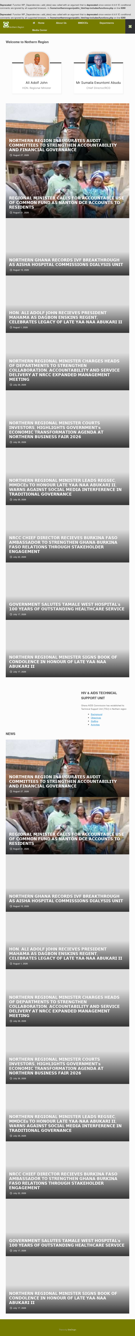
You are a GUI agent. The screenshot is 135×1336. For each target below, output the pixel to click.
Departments (107, 22)
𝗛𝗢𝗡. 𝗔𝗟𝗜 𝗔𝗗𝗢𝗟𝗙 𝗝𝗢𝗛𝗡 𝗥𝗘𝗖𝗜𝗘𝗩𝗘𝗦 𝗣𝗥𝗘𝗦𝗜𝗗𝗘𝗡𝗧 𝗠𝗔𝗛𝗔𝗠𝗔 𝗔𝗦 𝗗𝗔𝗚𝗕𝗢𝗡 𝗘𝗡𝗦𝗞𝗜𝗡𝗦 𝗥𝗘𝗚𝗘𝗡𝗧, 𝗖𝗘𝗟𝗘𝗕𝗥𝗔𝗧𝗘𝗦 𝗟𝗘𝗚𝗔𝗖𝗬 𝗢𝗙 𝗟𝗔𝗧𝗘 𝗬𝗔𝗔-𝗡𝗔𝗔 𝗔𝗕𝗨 (65, 317)
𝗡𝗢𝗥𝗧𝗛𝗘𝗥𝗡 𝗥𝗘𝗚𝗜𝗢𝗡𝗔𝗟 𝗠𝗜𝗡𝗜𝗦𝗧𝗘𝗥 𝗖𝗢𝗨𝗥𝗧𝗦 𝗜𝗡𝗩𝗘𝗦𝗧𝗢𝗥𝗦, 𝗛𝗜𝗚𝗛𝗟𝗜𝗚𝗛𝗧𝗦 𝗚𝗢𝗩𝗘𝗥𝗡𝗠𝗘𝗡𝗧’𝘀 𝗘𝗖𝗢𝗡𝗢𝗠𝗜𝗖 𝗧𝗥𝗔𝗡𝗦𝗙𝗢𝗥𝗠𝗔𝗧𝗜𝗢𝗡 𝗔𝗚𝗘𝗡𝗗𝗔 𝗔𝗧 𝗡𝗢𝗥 (56, 429)
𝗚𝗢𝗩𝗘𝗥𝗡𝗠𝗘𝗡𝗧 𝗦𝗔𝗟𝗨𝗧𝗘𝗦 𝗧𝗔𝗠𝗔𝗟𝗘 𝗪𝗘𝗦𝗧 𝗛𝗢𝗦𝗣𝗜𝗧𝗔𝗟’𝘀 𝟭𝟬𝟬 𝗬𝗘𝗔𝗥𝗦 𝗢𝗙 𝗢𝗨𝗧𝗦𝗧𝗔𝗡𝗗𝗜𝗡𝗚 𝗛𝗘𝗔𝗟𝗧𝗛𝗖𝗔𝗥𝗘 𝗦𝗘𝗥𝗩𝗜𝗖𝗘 (66, 606)
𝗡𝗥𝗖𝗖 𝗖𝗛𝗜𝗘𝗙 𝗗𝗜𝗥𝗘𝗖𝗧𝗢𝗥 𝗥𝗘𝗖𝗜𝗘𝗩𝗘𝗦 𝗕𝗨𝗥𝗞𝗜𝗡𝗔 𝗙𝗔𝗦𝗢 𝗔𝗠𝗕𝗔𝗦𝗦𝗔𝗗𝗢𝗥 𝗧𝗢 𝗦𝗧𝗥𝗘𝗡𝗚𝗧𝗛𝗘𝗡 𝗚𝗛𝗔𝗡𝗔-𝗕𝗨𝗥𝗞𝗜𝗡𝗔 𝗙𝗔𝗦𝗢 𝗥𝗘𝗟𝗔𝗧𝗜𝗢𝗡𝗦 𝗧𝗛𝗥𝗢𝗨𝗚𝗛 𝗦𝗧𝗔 (63, 544)
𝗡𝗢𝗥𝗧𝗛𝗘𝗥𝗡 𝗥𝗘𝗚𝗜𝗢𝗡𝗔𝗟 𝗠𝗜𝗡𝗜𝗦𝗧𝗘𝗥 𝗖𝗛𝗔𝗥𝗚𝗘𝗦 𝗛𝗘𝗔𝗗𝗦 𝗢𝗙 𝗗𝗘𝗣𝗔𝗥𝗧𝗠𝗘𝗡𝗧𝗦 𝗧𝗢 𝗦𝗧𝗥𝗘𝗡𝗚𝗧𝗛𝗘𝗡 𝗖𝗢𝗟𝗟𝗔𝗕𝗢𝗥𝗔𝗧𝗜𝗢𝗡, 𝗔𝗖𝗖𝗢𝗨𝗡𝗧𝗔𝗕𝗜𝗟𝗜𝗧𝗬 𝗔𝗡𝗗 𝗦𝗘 (64, 370)
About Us (61, 22)
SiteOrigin (72, 1329)
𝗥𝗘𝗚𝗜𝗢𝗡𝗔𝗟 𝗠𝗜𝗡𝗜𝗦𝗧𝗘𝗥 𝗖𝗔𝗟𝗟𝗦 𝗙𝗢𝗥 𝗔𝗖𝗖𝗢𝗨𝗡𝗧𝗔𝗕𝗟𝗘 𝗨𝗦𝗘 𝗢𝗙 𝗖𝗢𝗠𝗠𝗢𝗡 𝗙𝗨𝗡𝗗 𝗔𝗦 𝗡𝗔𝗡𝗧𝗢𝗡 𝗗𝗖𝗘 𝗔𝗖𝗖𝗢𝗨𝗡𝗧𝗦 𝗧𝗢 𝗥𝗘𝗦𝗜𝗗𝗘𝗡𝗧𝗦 (66, 202)
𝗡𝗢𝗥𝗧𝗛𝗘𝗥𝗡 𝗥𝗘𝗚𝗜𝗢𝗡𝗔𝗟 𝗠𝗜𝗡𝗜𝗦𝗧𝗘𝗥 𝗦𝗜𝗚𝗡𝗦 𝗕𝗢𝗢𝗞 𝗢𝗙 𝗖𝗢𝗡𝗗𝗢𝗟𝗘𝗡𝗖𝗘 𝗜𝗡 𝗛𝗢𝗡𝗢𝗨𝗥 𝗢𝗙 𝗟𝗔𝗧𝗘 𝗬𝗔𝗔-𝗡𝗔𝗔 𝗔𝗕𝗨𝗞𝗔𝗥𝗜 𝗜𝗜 (63, 661)
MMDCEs (83, 22)
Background (96, 714)
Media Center (39, 30)
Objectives (96, 717)
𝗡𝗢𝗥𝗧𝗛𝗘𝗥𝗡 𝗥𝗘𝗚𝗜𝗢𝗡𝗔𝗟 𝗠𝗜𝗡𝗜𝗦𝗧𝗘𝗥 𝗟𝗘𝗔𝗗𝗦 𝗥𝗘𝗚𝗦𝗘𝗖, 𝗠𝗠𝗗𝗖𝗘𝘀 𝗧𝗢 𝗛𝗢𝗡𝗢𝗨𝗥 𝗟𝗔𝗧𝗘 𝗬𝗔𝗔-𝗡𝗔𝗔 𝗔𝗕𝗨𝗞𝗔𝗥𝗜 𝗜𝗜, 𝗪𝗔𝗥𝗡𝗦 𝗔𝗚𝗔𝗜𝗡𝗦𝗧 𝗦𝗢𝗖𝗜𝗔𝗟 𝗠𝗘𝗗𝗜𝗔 (65, 487)
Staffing (94, 721)
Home (41, 22)
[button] (130, 26)
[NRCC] (13, 24)
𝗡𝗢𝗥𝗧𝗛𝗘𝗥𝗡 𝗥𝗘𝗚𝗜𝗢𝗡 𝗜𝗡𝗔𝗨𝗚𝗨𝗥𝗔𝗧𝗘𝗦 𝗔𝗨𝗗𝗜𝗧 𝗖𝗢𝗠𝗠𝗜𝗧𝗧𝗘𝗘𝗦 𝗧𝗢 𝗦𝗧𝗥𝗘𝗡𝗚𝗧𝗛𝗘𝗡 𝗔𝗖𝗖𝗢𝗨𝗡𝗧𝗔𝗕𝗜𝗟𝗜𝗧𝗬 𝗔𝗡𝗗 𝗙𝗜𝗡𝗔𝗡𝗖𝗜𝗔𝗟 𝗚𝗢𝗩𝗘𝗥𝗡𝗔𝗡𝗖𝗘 (63, 144)
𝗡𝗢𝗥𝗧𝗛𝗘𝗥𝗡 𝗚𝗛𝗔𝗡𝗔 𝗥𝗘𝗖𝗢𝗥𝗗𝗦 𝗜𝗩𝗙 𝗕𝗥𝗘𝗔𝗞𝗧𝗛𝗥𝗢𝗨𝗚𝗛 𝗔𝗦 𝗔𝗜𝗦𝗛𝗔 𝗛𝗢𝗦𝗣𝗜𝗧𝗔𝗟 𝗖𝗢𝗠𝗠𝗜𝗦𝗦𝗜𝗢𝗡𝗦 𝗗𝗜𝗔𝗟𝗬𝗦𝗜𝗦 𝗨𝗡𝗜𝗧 (66, 262)
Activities (95, 724)
